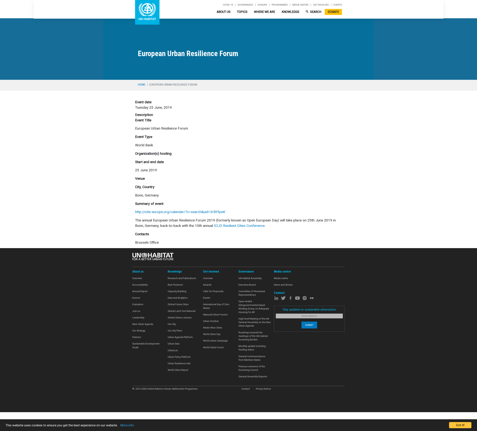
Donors (262, 5)
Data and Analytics (178, 297)
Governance (245, 5)
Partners (136, 337)
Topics (242, 12)
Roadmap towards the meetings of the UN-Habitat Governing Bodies (253, 336)
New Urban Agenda (142, 324)
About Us (223, 12)
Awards (207, 284)
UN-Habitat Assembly (250, 278)
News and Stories (283, 284)
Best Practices (175, 284)
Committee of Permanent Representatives (251, 293)
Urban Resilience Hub (179, 363)
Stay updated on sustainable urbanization (309, 309)
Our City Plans (175, 330)
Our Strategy (138, 330)
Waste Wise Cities (212, 327)
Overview (137, 278)
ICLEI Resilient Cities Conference (239, 226)
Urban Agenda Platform (180, 337)
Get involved (321, 5)
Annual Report (140, 291)
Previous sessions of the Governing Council (251, 368)
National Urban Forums (215, 314)
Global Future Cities (178, 304)
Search (315, 12)
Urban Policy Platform (179, 357)
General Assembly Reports (252, 376)
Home (141, 84)
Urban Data (173, 343)
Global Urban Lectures (180, 317)
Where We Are (264, 12)
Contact (245, 388)
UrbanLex (173, 350)
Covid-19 (228, 5)
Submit (309, 325)
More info (127, 425)
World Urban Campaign (215, 340)
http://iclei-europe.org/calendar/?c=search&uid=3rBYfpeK (180, 212)
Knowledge (290, 12)
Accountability (140, 284)
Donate (333, 12)
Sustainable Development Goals (145, 345)
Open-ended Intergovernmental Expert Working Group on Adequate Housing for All (253, 307)
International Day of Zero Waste (216, 306)
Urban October (211, 321)
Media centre (300, 5)
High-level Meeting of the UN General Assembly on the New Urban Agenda (254, 322)
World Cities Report (178, 370)
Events (338, 5)
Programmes (280, 5)
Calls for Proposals (213, 291)
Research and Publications (182, 278)
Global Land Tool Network (181, 311)
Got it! (460, 425)
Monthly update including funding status (252, 348)
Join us (136, 311)
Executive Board (247, 284)
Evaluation (137, 304)
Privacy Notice (263, 388)
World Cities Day (211, 334)
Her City (172, 324)
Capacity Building (177, 291)
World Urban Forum (213, 347)
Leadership (138, 317)
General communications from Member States (251, 358)
